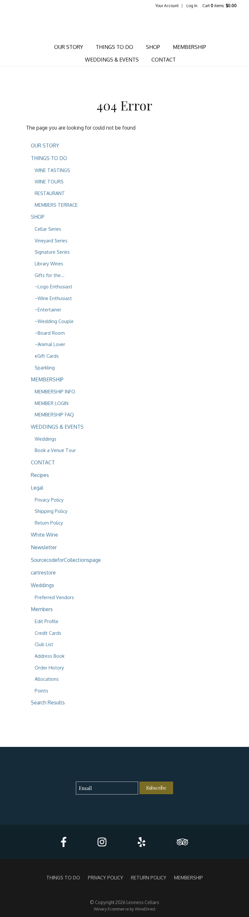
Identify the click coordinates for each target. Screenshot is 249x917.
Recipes (40, 475)
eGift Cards (47, 356)
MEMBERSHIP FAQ (54, 414)
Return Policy (49, 523)
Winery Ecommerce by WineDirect (124, 908)
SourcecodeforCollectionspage (66, 560)
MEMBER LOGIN (51, 403)
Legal (37, 487)
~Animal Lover (50, 344)
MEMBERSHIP (189, 47)
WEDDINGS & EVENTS (112, 59)
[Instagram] (102, 842)
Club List (44, 644)
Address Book (50, 656)
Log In (191, 5)
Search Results (48, 702)
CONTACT (163, 59)
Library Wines (49, 263)
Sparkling (45, 367)
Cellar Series (48, 229)
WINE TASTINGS (52, 170)
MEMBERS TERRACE (56, 205)
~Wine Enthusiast (53, 298)
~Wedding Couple (54, 321)
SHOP (153, 47)
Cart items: (219, 5)
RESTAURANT (50, 193)
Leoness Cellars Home (124, 25)
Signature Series (52, 252)
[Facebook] (63, 842)
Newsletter (44, 547)
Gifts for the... (50, 275)
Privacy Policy (49, 500)
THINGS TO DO (114, 47)
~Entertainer (48, 309)
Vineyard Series (51, 240)
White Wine (44, 534)
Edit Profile (46, 621)
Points (41, 690)
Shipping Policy (51, 511)
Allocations (47, 679)
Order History (49, 667)
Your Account (167, 5)
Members (42, 609)
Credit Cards (48, 633)
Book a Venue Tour (55, 450)
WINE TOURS (49, 181)
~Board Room (50, 333)
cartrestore (43, 572)
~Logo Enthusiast (53, 286)
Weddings (45, 439)
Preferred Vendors (54, 597)
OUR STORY (68, 47)
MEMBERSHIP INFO (55, 391)
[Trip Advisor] (182, 842)
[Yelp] (141, 842)
